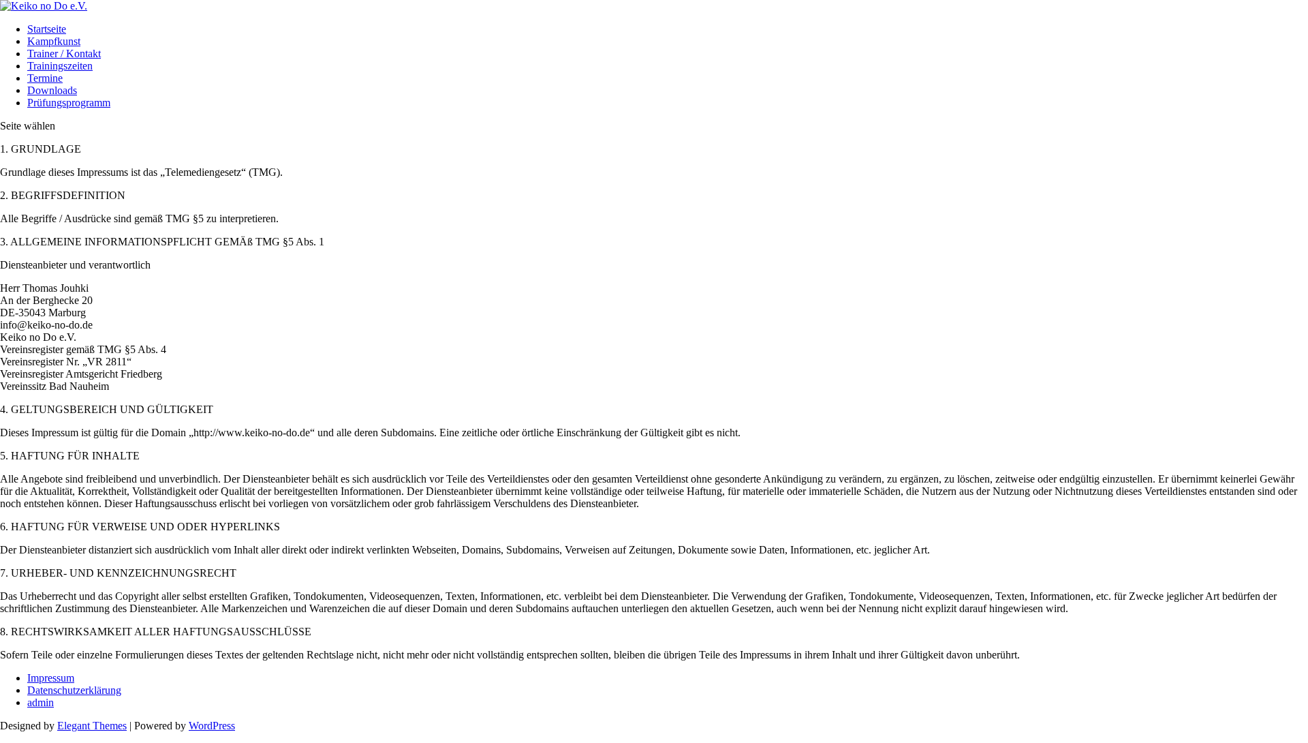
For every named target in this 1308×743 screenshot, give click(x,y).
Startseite (46, 29)
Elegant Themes (92, 725)
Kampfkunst (53, 41)
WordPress (212, 725)
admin (40, 702)
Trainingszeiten (60, 66)
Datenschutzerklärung (74, 690)
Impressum (50, 678)
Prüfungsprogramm (68, 102)
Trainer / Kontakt (64, 53)
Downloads (52, 90)
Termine (45, 78)
